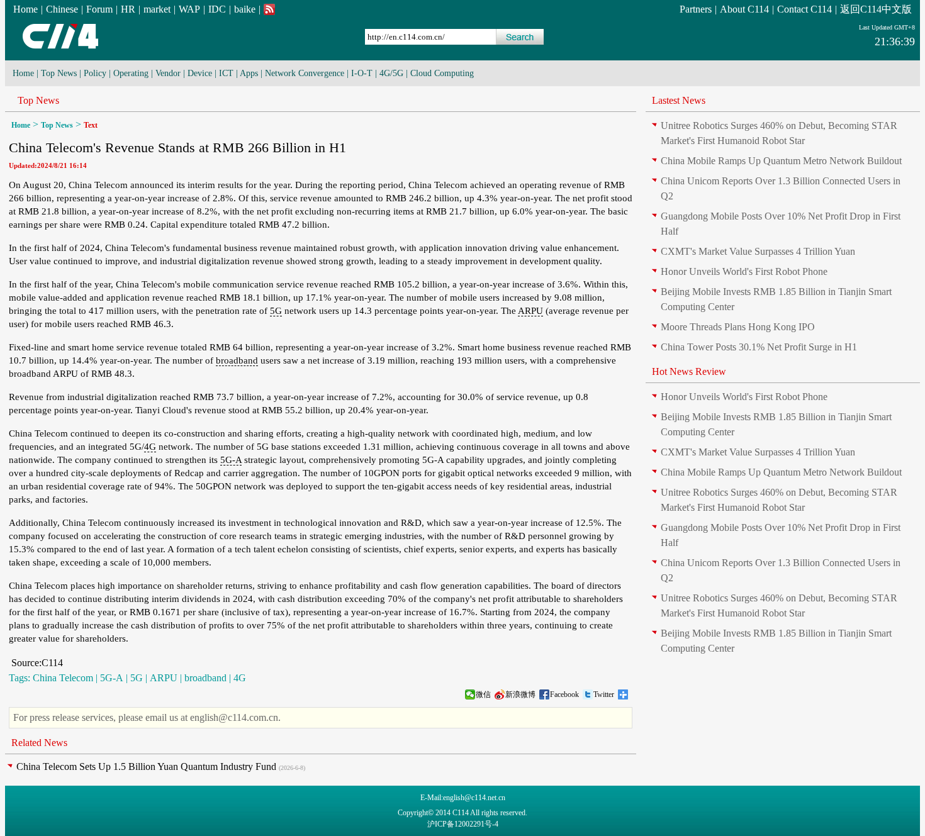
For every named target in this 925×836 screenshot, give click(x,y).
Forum (99, 9)
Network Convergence (304, 73)
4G (150, 447)
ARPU (530, 311)
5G (276, 311)
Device (200, 73)
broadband (237, 360)
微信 (483, 694)
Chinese (62, 9)
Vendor (168, 73)
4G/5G (391, 73)
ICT (226, 73)
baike (244, 9)
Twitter (603, 694)
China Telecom (63, 677)
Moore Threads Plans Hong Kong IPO (738, 326)
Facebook (564, 694)
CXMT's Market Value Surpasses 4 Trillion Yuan (758, 251)
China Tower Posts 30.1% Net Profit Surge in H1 (759, 347)
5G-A (231, 460)
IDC (217, 9)
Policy (95, 73)
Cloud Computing (442, 73)
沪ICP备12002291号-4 (462, 824)
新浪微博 (520, 694)
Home (25, 9)
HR (128, 9)
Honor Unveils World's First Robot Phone (744, 271)
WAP (189, 9)
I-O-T (362, 73)
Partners (696, 9)
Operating (131, 73)
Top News (59, 73)
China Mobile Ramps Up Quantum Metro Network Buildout (781, 160)
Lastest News (678, 100)
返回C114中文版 (876, 9)
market (157, 9)
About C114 (744, 9)
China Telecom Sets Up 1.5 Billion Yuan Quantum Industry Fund (146, 766)
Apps (249, 73)
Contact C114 (804, 9)
